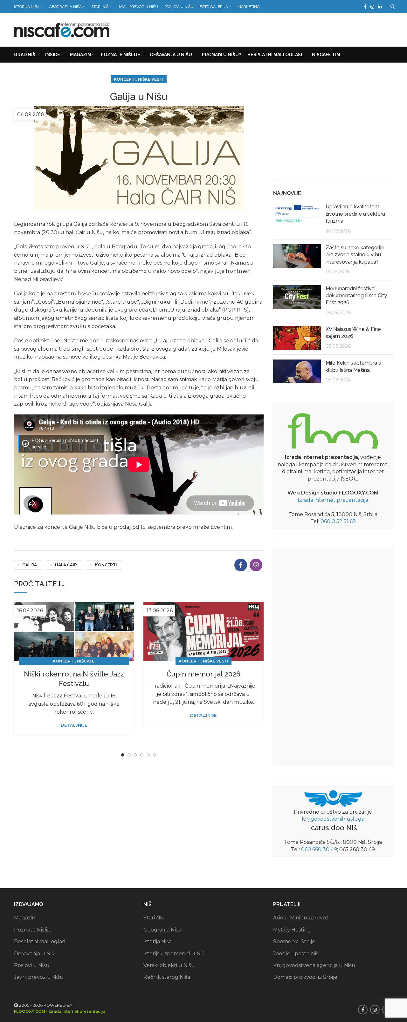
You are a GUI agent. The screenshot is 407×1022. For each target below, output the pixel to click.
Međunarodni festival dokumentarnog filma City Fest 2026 (356, 296)
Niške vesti (150, 79)
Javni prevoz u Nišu (39, 977)
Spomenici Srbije (294, 941)
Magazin (24, 918)
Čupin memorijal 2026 (203, 674)
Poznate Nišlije (33, 930)
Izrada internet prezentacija (333, 500)
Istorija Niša (157, 941)
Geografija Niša (162, 930)
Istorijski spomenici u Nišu (175, 954)
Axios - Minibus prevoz (301, 918)
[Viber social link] (256, 565)
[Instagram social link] (372, 7)
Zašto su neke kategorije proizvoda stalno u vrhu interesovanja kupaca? (355, 255)
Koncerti (125, 79)
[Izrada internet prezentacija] (333, 430)
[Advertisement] (277, 28)
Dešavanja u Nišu (36, 954)
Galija (29, 564)
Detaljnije (74, 725)
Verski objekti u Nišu (169, 965)
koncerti (106, 564)
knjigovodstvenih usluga (333, 819)
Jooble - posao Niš (296, 954)
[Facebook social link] (365, 7)
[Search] (391, 6)
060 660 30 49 (319, 849)
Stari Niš (153, 918)
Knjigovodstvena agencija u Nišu (314, 965)
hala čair (66, 564)
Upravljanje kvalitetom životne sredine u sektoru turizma (355, 214)
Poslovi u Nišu (32, 965)
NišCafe (85, 661)
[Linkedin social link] (380, 7)
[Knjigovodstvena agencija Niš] (333, 798)
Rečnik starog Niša (166, 977)
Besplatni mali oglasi (39, 941)
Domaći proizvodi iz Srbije (305, 977)
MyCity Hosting (292, 930)
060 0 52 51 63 (338, 521)
